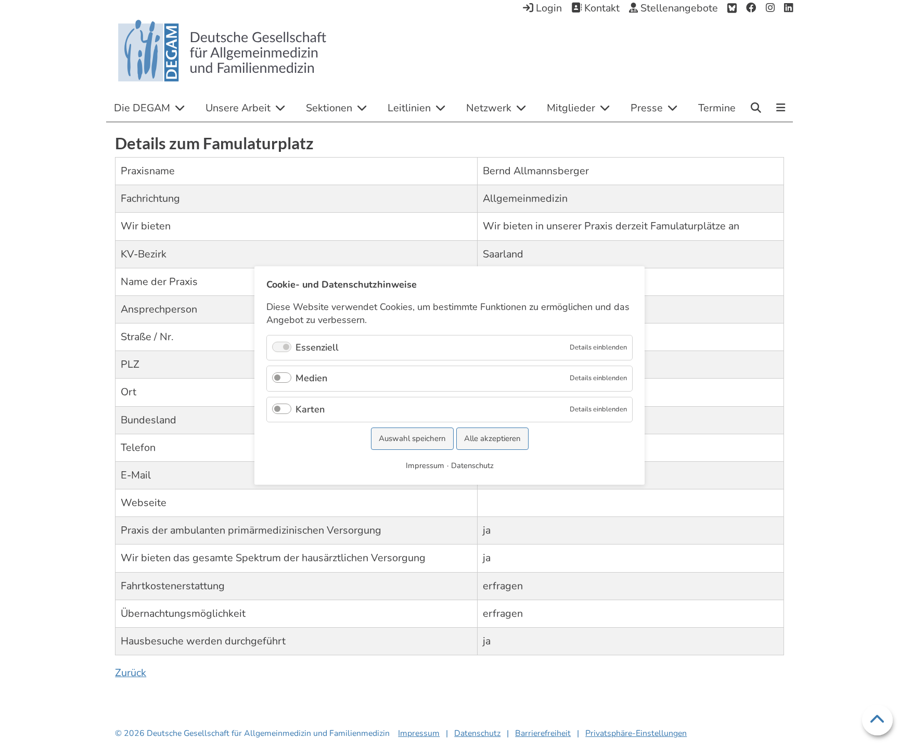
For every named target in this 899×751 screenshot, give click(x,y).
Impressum (419, 733)
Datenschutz (477, 733)
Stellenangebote (678, 8)
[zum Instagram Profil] (770, 8)
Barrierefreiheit (543, 733)
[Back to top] (877, 720)
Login (547, 8)
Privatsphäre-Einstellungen (636, 733)
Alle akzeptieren (492, 438)
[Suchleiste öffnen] (756, 107)
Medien (311, 378)
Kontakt (601, 8)
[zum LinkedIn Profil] (788, 8)
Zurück (130, 673)
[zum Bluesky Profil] (732, 8)
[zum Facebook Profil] (751, 8)
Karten (310, 409)
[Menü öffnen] (780, 108)
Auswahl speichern (412, 438)
